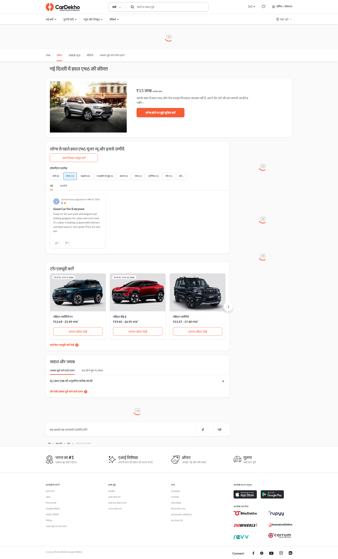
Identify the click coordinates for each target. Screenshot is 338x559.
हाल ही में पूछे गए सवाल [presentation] (92, 370)
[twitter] (261, 553)
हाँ (203, 429)
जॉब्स (48, 497)
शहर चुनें (284, 19)
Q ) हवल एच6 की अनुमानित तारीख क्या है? (71, 381)
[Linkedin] (290, 553)
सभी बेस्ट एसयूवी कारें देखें (62, 344)
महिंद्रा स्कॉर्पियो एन (63, 316)
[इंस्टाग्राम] (281, 553)
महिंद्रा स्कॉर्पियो (181, 316)
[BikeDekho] (245, 513)
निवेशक (49, 520)
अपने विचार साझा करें (73, 158)
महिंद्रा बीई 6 (119, 316)
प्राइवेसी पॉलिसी (52, 508)
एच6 (48, 55)
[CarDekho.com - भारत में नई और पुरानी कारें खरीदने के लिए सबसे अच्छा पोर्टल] (63, 7)
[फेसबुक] (253, 553)
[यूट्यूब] (271, 553)
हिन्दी (250, 6)
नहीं (219, 429)
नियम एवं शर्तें (51, 502)
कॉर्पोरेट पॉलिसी (52, 514)
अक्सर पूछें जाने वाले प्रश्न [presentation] (62, 370)
